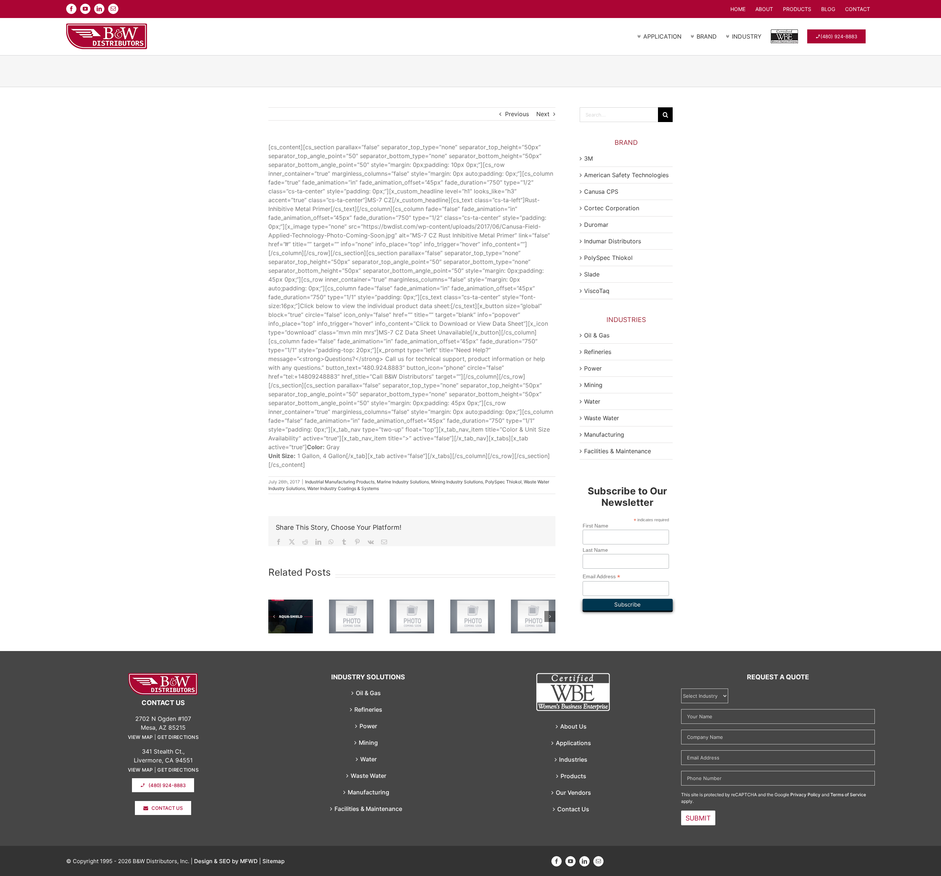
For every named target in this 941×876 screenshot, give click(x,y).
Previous (517, 114)
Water (592, 401)
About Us (573, 726)
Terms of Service (848, 794)
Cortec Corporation (611, 208)
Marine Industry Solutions (403, 482)
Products (573, 776)
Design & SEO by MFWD (226, 861)
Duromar (596, 224)
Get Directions (177, 737)
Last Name (595, 550)
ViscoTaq (596, 290)
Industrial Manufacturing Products (340, 482)
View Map (140, 737)
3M (588, 158)
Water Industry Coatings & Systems (343, 488)
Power (593, 368)
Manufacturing (604, 434)
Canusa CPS (601, 191)
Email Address (601, 576)
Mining (593, 385)
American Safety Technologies (626, 175)
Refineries (597, 351)
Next (543, 114)
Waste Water (601, 418)
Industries (573, 759)
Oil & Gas (596, 335)
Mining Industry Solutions (457, 482)
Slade (592, 274)
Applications (573, 743)
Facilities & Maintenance (617, 451)
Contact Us (573, 809)
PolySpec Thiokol (503, 482)
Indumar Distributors (612, 241)
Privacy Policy (805, 794)
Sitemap (273, 861)
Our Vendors (573, 792)
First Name (595, 526)
